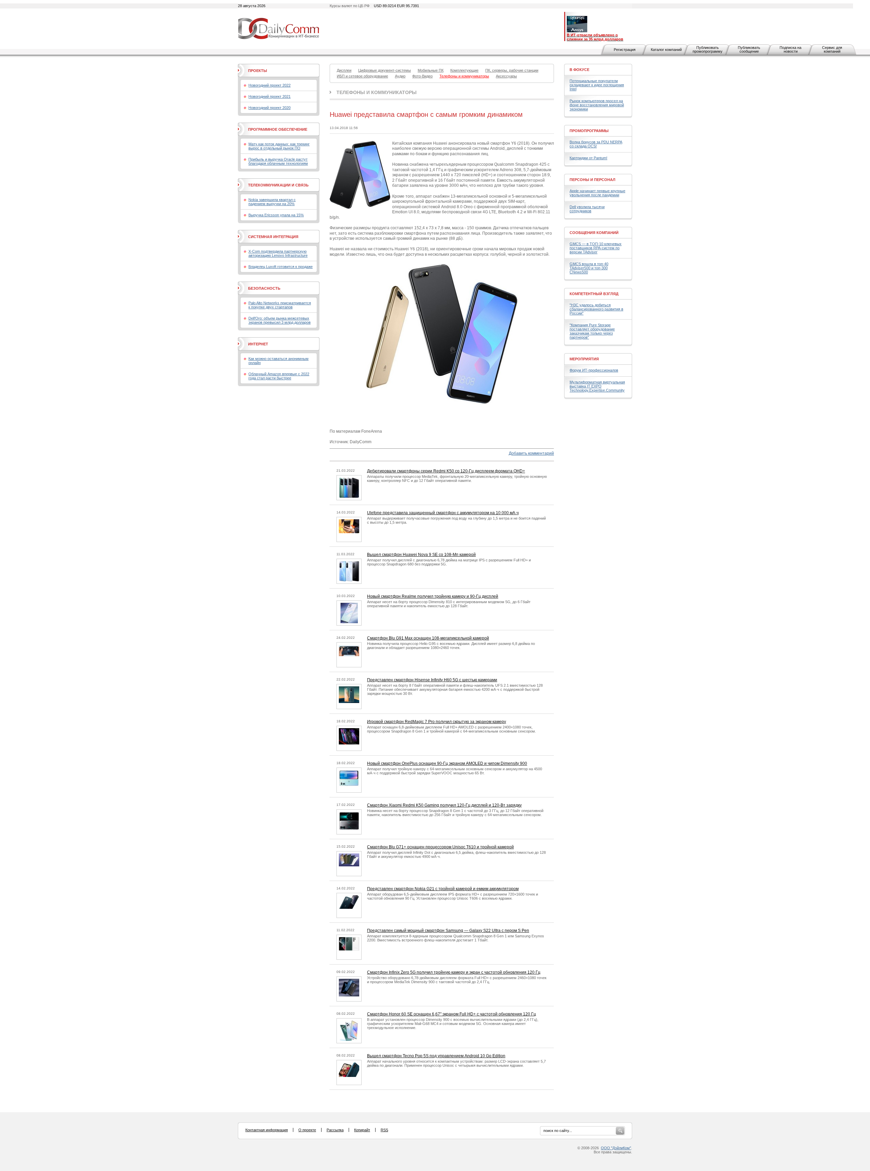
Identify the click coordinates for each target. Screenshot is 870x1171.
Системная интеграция (273, 237)
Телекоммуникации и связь (278, 185)
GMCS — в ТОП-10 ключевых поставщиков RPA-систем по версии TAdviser (596, 248)
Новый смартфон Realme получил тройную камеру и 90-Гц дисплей (432, 596)
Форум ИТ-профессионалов (594, 370)
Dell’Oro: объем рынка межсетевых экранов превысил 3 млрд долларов (279, 320)
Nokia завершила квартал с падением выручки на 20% (272, 202)
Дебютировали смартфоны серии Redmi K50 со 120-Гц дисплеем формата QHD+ (446, 471)
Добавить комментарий (531, 453)
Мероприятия (584, 359)
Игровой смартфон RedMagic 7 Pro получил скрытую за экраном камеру (436, 721)
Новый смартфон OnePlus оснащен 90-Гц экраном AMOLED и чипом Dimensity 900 (447, 763)
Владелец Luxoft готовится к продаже (280, 267)
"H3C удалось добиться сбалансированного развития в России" (596, 309)
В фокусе (579, 70)
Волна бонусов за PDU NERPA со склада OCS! (596, 144)
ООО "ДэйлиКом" (616, 1148)
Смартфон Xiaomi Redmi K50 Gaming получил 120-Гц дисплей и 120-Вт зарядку (444, 805)
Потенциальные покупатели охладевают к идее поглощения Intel (597, 85)
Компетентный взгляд (594, 294)
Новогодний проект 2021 (269, 96)
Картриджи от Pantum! (588, 158)
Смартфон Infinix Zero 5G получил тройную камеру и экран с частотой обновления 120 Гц (453, 972)
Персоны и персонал (592, 180)
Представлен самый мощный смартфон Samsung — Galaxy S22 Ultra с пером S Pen (448, 930)
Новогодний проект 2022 (269, 85)
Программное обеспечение (277, 129)
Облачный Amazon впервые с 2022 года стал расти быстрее (278, 376)
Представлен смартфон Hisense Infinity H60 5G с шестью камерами (432, 680)
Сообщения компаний (594, 233)
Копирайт (362, 1130)
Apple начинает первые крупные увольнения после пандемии (597, 193)
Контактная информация (266, 1130)
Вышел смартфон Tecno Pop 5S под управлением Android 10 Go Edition (436, 1055)
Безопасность (264, 288)
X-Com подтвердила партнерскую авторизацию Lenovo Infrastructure (278, 253)
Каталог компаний (666, 50)
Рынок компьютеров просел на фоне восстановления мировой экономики (597, 105)
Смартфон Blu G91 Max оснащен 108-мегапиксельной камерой (428, 638)
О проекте (307, 1130)
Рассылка (335, 1130)
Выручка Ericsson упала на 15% (276, 215)
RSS (384, 1130)
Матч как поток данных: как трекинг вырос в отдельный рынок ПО (279, 146)
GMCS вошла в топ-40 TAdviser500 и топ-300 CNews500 (589, 268)
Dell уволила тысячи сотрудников (587, 209)
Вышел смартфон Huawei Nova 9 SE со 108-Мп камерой (421, 554)
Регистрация (625, 50)
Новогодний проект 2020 (269, 108)
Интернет (258, 344)
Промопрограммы (589, 131)
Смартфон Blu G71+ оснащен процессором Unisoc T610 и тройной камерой (440, 847)
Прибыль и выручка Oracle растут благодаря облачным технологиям (278, 161)
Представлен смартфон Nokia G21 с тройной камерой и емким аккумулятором (443, 888)
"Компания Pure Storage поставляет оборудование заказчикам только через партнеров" (592, 331)
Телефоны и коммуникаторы (376, 92)
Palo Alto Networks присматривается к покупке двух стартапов (279, 305)
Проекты (257, 71)
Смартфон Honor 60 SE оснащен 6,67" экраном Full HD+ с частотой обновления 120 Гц (451, 1014)
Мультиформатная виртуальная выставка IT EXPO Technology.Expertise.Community (597, 386)
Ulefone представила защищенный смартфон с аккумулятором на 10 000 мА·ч (443, 512)
